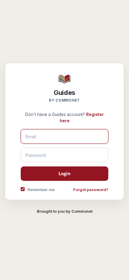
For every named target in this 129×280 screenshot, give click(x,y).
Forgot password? (90, 189)
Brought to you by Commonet (64, 211)
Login (64, 173)
